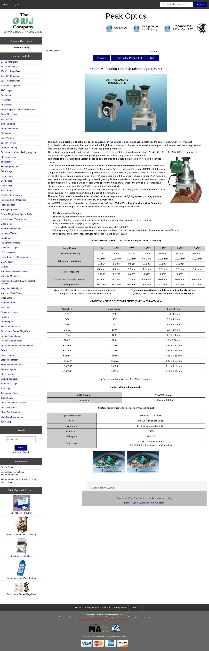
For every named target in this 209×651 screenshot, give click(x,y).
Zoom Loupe (7, 422)
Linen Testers (7, 262)
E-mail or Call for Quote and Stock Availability (144, 503)
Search (21, 430)
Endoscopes (7, 162)
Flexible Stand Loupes (11, 195)
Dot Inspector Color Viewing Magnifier (18, 152)
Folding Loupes (8, 205)
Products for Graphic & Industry (21, 534)
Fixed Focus (7, 190)
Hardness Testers (9, 233)
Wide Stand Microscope (12, 417)
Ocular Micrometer (9, 312)
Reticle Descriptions (10, 336)
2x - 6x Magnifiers (9, 62)
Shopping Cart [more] (21, 41)
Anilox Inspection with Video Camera (18, 109)
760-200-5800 (183, 26)
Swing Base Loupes (10, 379)
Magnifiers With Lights (11, 288)
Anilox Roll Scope (9, 114)
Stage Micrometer (9, 360)
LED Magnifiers (8, 252)
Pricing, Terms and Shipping (97, 607)
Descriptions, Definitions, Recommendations (12, 473)
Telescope (5, 388)
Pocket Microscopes (10, 326)
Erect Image (6, 171)
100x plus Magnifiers (10, 85)
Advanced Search (21, 452)
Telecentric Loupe (9, 383)
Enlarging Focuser (9, 166)
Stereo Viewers (8, 374)
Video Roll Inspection (11, 412)
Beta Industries (8, 124)
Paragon (5, 317)
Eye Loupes (6, 181)
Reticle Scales (8, 467)
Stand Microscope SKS (12, 364)
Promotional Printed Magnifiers (15, 331)
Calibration (6, 133)
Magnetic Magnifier (10, 276)
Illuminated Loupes (10, 247)
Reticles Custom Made (11, 341)
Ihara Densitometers (10, 243)
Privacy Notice (120, 607)
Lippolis (4, 267)
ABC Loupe (6, 90)
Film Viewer (6, 186)
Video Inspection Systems (13, 402)
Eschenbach (7, 176)
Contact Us (135, 607)
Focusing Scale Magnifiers (13, 200)
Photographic (7, 321)
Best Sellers (6, 119)
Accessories (7, 95)
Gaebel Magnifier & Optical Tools (16, 214)
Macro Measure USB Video (14, 271)
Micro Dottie (6, 298)
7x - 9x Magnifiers (9, 66)
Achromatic (6, 100)
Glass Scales (7, 224)
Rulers (4, 350)
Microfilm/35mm (8, 302)
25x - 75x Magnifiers (10, 81)
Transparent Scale (9, 393)
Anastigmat (6, 105)
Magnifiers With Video (11, 293)
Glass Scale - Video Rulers (13, 219)
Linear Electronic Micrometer (14, 257)
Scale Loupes (7, 355)
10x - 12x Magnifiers (10, 71)
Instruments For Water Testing (21, 578)
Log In (15, 4)
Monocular (6, 307)
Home (5, 4)
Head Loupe (6, 238)
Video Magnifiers (53, 51)
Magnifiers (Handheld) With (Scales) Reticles (18, 282)
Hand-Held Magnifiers (11, 228)
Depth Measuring (9, 147)
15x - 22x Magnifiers (10, 76)
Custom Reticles (8, 143)
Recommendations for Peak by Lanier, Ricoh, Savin (19, 480)
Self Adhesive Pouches (21, 513)
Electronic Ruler (8, 157)
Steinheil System (9, 369)
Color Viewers (7, 138)
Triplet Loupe (7, 398)
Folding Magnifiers (9, 209)
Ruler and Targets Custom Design (17, 345)
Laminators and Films (21, 556)
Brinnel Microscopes (10, 128)
